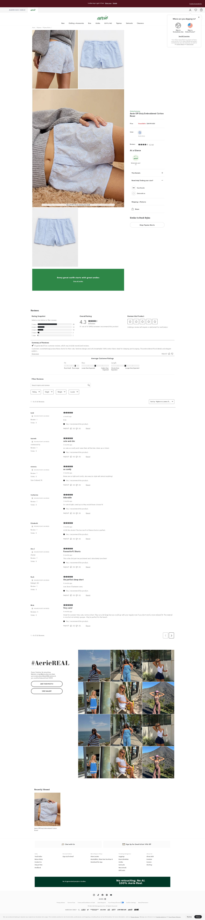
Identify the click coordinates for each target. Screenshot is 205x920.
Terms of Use (190, 44)
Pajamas (119, 23)
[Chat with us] (134, 193)
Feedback (38, 867)
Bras (89, 23)
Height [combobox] (47, 392)
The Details (136, 173)
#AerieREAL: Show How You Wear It (102, 859)
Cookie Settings (161, 917)
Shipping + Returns (139, 202)
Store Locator (95, 856)
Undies (98, 23)
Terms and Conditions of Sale (86, 902)
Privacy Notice (135, 917)
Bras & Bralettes (124, 859)
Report (88, 428)
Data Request (102, 902)
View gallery (47, 691)
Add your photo (46, 684)
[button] (178, 28)
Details (115, 3)
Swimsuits (129, 23)
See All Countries (184, 36)
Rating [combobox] (34, 392)
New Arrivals (122, 867)
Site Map (149, 865)
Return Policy (39, 859)
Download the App (96, 862)
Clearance (140, 23)
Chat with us (141, 193)
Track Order (38, 856)
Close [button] (198, 917)
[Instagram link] (94, 895)
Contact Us (38, 862)
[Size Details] (134, 188)
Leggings (121, 856)
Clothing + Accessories (76, 23)
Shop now (108, 3)
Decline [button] (189, 917)
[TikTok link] (98, 895)
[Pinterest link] (107, 895)
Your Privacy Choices (175, 917)
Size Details (141, 188)
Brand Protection (143, 902)
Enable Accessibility (196, 3)
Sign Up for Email (68, 856)
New (62, 23)
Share (137, 209)
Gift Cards (122, 870)
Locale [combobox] (72, 392)
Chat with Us (70, 844)
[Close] (198, 17)
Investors (149, 859)
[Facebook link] (102, 895)
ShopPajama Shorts (147, 225)
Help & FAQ (38, 865)
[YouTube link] (111, 895)
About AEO (150, 856)
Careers (149, 862)
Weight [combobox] (60, 392)
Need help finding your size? (142, 180)
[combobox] (163, 401)
